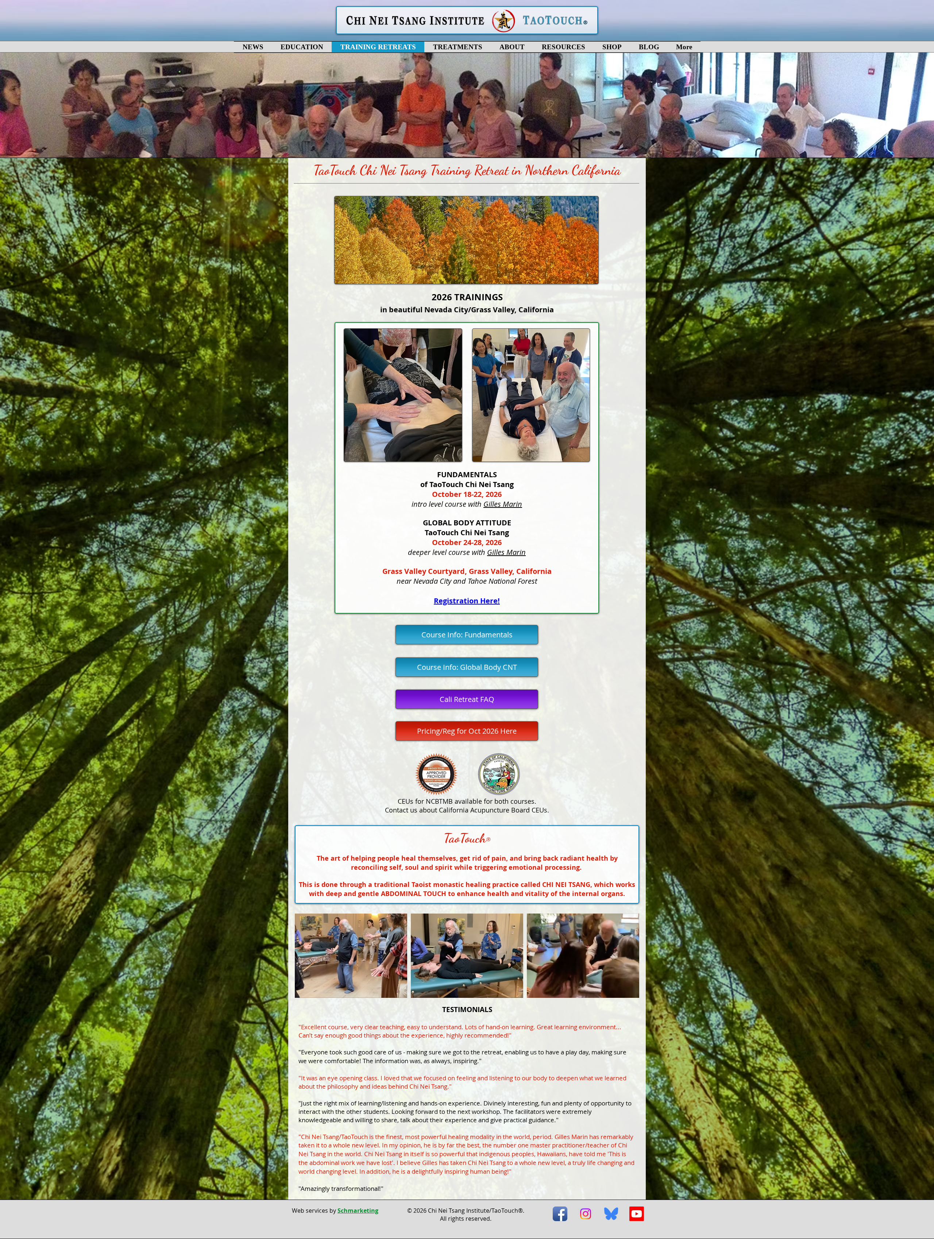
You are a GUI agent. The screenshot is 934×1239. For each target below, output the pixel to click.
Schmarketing (357, 1211)
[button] (302, 47)
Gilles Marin (502, 504)
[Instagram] (585, 1214)
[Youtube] (636, 1214)
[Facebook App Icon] (560, 1214)
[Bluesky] (611, 1214)
